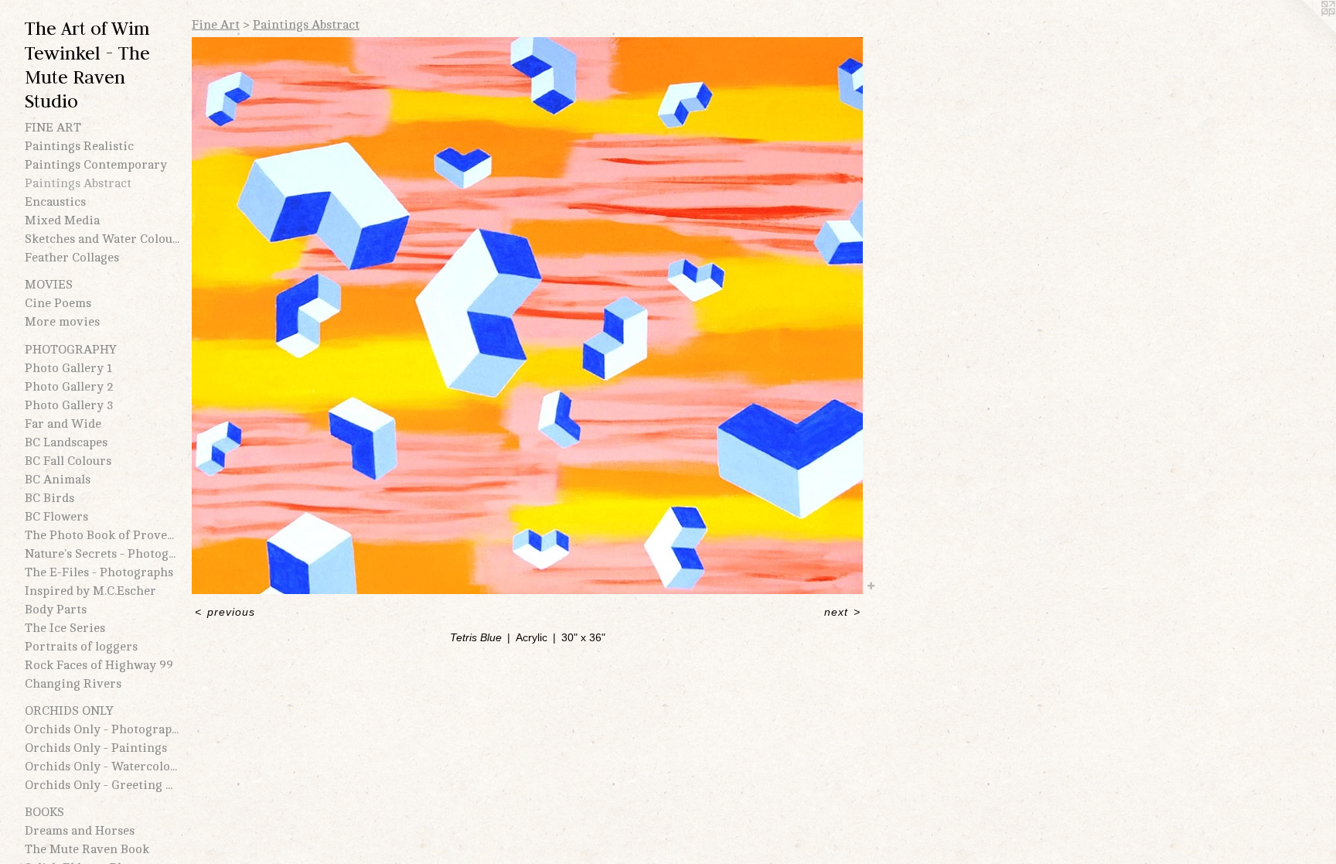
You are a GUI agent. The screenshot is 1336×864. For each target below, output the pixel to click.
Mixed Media (62, 220)
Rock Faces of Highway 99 (99, 665)
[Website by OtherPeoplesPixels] (1305, 31)
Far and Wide (63, 424)
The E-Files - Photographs (99, 572)
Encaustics (55, 202)
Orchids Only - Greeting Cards (102, 785)
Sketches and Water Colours (102, 239)
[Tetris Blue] (527, 315)
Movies (49, 285)
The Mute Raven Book (87, 849)
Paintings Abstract (78, 183)
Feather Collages (72, 258)
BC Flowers (56, 517)
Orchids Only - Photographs (102, 729)
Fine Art (53, 128)
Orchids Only (69, 711)
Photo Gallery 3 (69, 405)
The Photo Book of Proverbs (102, 535)
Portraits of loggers (81, 647)
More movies (62, 322)
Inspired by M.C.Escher (90, 591)
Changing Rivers (73, 684)
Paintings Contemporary (96, 165)
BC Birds (49, 498)
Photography (71, 350)
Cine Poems (58, 303)
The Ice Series (65, 628)
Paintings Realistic (79, 146)
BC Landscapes (66, 442)
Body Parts (56, 609)
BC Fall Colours (68, 461)
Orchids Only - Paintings (96, 748)
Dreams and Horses (80, 831)
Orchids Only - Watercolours (102, 767)
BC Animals (57, 480)
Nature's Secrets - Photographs (102, 554)
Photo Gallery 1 (68, 368)
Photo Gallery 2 (69, 387)
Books (44, 812)
